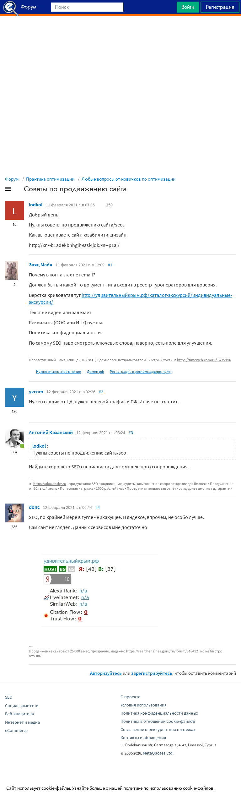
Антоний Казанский (51, 432)
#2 (101, 392)
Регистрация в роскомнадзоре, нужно (142, 371)
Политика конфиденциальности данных (159, 713)
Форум (12, 179)
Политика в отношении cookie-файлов (157, 721)
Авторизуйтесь (106, 673)
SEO (8, 697)
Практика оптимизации (50, 179)
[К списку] (18, 190)
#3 (131, 432)
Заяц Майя (40, 264)
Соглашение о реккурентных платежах (157, 729)
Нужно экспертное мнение (58, 371)
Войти (187, 7)
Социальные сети (22, 705)
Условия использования (143, 705)
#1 (110, 265)
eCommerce (16, 730)
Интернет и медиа (22, 722)
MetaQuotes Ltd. (158, 753)
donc (34, 507)
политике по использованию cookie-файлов (168, 788)
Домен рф (95, 371)
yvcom (36, 391)
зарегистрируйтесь (151, 673)
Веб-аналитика (19, 714)
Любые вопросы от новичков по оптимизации (128, 179)
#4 (97, 507)
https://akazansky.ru (49, 483)
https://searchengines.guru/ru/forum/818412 (162, 651)
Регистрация (220, 7)
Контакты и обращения (143, 737)
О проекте (130, 697)
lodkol (35, 204)
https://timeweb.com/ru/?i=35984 (204, 359)
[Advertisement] (120, 31)
